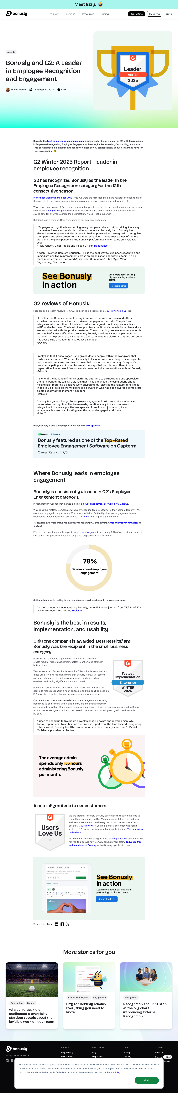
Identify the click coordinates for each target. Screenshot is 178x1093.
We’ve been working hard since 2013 (52, 197)
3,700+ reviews (85, 825)
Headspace (101, 245)
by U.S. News (121, 503)
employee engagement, (86, 532)
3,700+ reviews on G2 (115, 310)
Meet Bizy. (85, 4)
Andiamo (76, 610)
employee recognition (57, 210)
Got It (146, 1080)
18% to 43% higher (80, 516)
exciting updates (118, 838)
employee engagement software (96, 503)
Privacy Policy (113, 1072)
